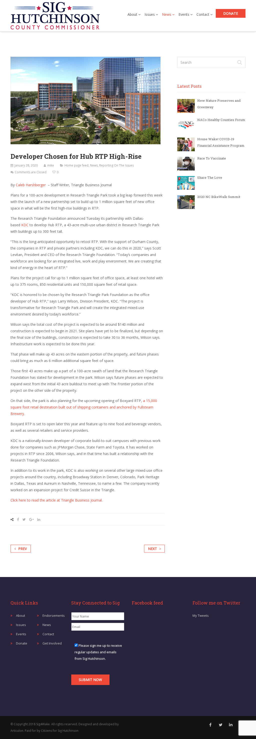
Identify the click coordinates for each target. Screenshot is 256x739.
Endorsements (53, 615)
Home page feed (76, 165)
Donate (230, 13)
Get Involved (52, 643)
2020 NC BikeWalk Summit (218, 196)
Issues (150, 14)
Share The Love (209, 177)
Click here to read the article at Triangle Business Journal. (56, 500)
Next (152, 548)
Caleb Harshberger (31, 184)
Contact (203, 14)
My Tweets (200, 615)
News (167, 14)
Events (184, 14)
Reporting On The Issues (116, 165)
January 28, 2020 (26, 165)
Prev (22, 548)
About (133, 14)
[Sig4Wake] (55, 14)
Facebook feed (147, 603)
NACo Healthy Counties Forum (221, 120)
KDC (24, 224)
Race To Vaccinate (211, 158)
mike (50, 165)
